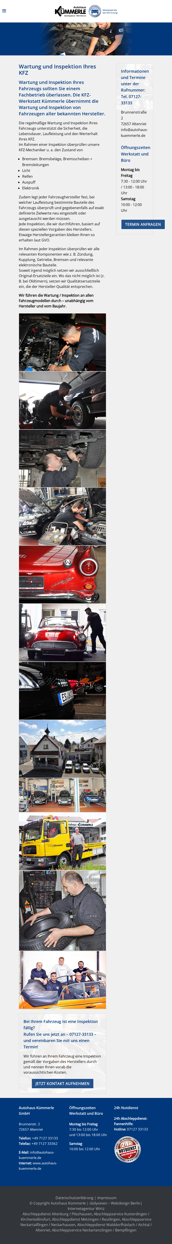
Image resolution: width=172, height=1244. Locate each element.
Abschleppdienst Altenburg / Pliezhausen (57, 1213)
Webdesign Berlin (125, 1203)
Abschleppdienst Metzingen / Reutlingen (86, 1219)
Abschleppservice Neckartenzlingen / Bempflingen (94, 1230)
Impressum (106, 1197)
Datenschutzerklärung (74, 1197)
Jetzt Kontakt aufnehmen (63, 1083)
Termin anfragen (143, 224)
